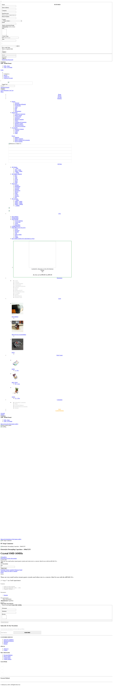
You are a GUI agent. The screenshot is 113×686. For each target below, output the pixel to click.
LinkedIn (11, 570)
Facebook (3, 570)
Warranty (6, 642)
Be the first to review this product (9, 558)
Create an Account (8, 78)
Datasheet (6, 595)
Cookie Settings (7, 659)
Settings (2, 414)
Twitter (7, 570)
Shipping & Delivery (9, 641)
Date (3, 37)
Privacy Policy (7, 656)
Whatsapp (16, 570)
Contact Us (6, 76)
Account (3, 413)
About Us (6, 648)
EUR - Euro (7, 66)
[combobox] (8, 86)
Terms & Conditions (9, 639)
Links (2, 70)
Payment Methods (8, 655)
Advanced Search (5, 87)
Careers (5, 650)
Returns (5, 643)
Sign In (5, 75)
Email (20, 570)
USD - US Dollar (8, 67)
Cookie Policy (7, 657)
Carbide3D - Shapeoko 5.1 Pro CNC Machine (42, 268)
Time (3, 39)
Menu (2, 91)
